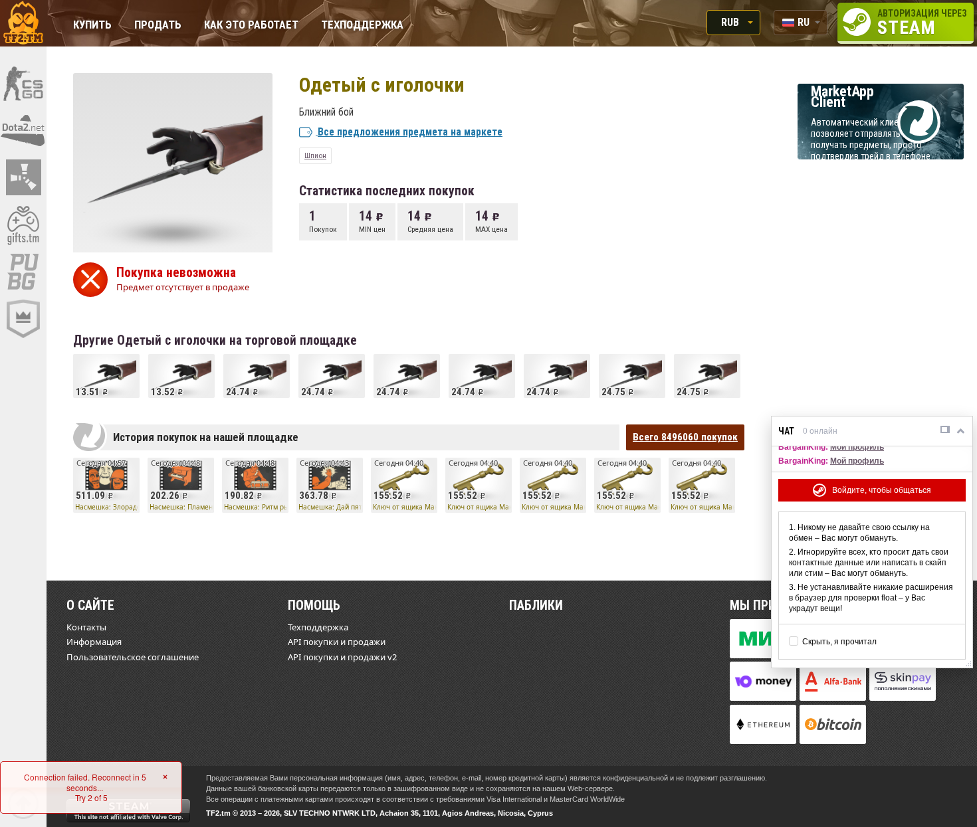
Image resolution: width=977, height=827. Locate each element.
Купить (92, 25)
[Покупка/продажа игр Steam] (23, 224)
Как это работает (251, 25)
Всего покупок (685, 437)
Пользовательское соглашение (132, 657)
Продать (157, 25)
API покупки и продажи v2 (342, 657)
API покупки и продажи (336, 642)
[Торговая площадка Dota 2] (23, 130)
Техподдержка (362, 25)
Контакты (86, 627)
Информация (94, 642)
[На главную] (23, 23)
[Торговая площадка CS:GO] (23, 83)
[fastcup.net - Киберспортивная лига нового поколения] (23, 319)
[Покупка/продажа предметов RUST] (23, 177)
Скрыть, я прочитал (839, 641)
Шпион (315, 155)
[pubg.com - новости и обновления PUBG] (23, 271)
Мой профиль (857, 447)
